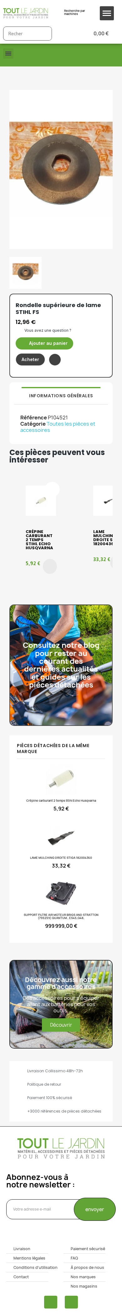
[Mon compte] (66, 34)
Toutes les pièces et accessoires (57, 426)
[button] (44, 343)
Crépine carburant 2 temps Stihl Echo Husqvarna (39, 540)
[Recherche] (45, 33)
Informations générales (61, 396)
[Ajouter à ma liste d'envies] (55, 359)
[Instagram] (71, 1302)
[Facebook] (50, 1302)
